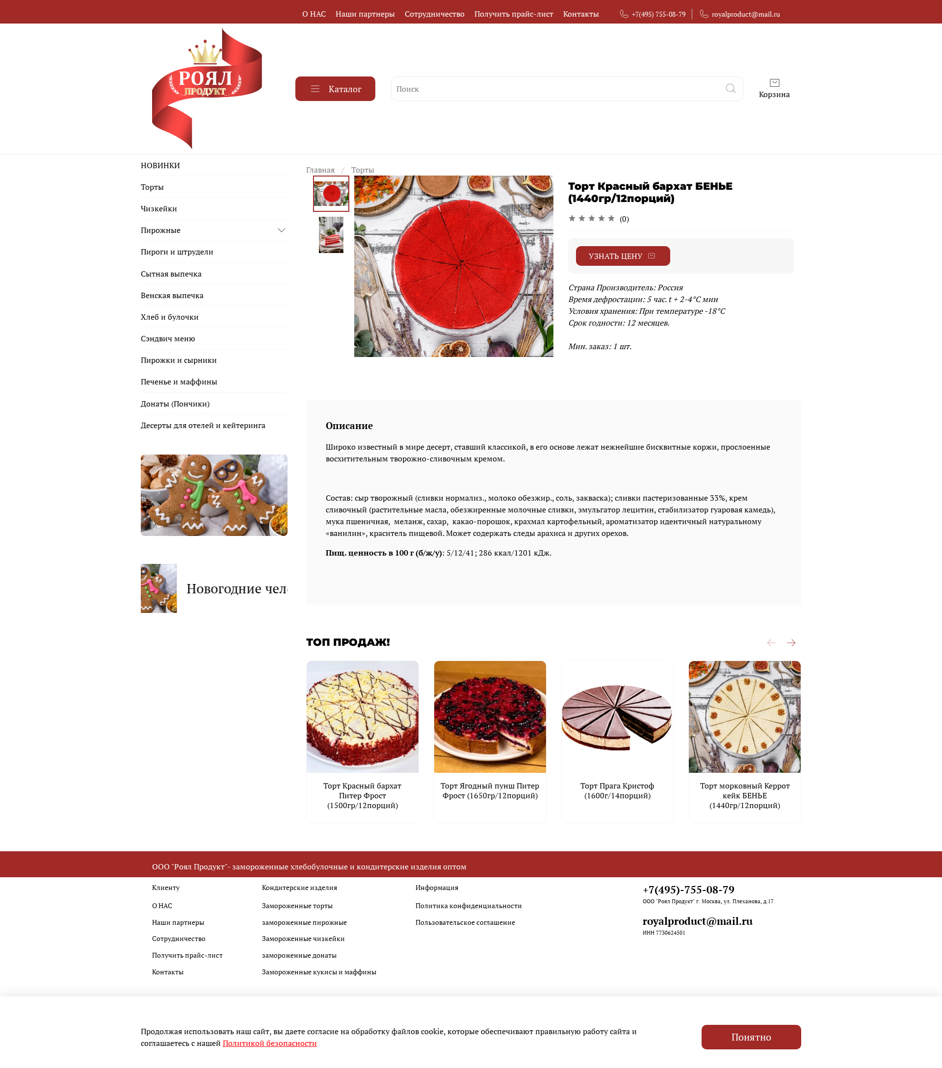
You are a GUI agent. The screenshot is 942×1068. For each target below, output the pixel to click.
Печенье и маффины (179, 381)
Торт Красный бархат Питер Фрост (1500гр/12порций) (362, 795)
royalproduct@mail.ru (746, 14)
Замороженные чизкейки (303, 938)
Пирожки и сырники (179, 360)
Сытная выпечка (171, 273)
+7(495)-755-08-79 (688, 889)
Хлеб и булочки (170, 316)
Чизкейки (159, 208)
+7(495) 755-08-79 (658, 14)
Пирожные (161, 230)
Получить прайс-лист (513, 13)
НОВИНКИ (160, 165)
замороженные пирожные (304, 922)
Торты (362, 169)
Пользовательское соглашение (465, 922)
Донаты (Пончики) (175, 403)
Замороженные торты (297, 905)
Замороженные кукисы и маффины (319, 971)
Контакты (581, 13)
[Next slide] (534, 266)
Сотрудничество (435, 13)
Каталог (345, 89)
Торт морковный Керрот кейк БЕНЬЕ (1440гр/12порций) (744, 795)
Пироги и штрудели (177, 251)
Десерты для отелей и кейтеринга (203, 425)
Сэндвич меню (168, 338)
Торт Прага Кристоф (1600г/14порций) (617, 790)
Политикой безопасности (270, 1043)
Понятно (751, 1036)
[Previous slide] (374, 266)
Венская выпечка (172, 295)
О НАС (314, 13)
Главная (320, 169)
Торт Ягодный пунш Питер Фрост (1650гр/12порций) (490, 790)
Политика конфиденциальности (469, 905)
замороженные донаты (299, 955)
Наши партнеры (365, 13)
